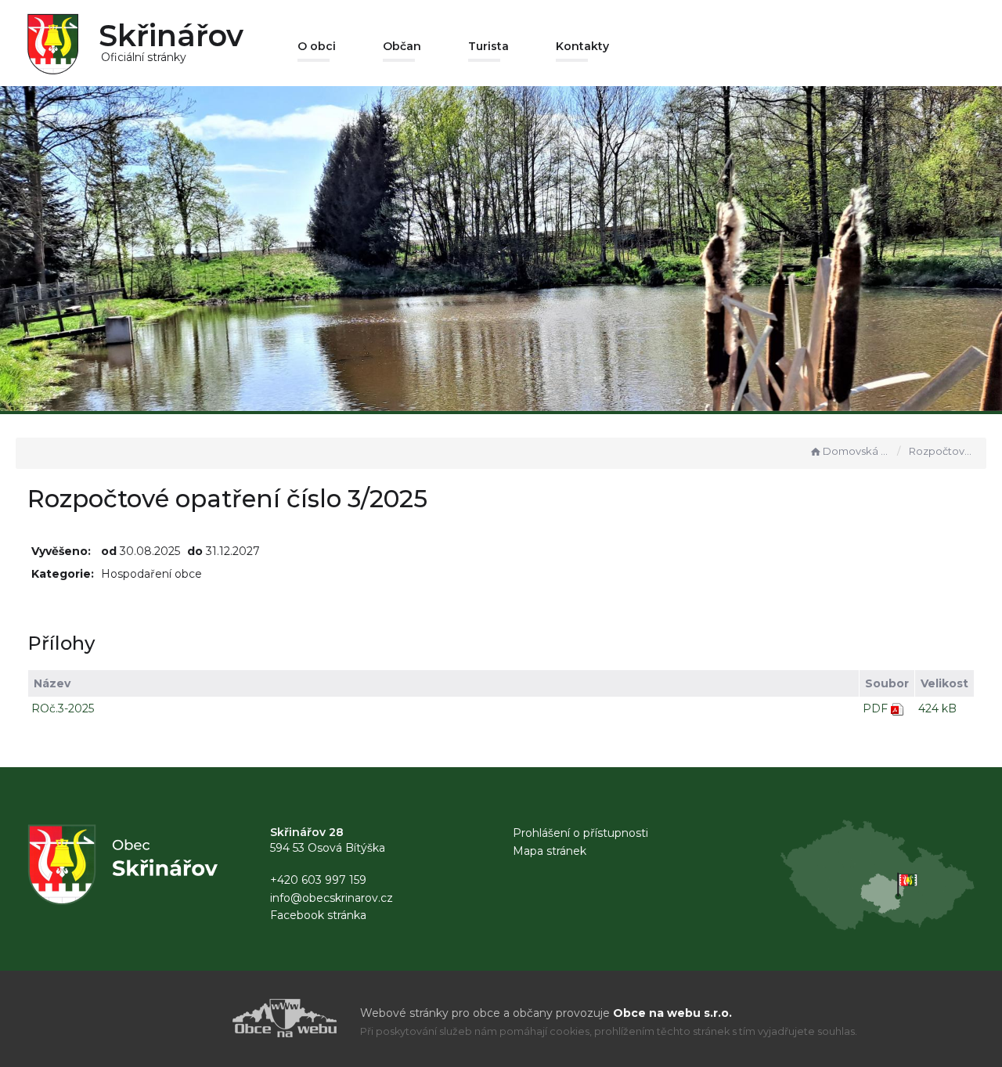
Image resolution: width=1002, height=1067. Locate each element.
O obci (316, 46)
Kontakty (582, 46)
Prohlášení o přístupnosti (580, 833)
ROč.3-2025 (62, 708)
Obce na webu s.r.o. (672, 1013)
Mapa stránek (549, 851)
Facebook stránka (318, 915)
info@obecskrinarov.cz (331, 898)
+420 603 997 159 (318, 880)
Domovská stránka (856, 451)
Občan (402, 46)
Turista (488, 46)
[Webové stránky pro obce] (196, 1018)
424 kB (937, 708)
